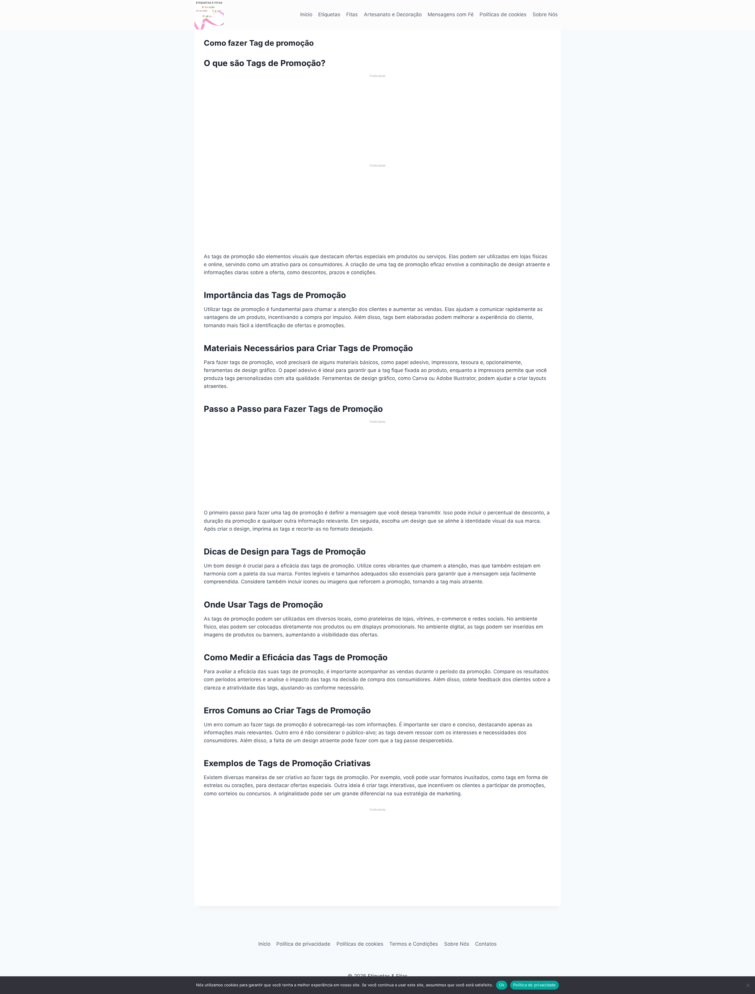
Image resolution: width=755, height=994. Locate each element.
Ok (501, 985)
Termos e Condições (413, 944)
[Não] (748, 985)
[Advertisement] (377, 119)
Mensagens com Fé (451, 14)
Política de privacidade (303, 944)
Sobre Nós (545, 14)
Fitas (352, 14)
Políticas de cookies (503, 14)
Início (306, 14)
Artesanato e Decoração (393, 14)
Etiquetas (329, 14)
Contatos (486, 944)
